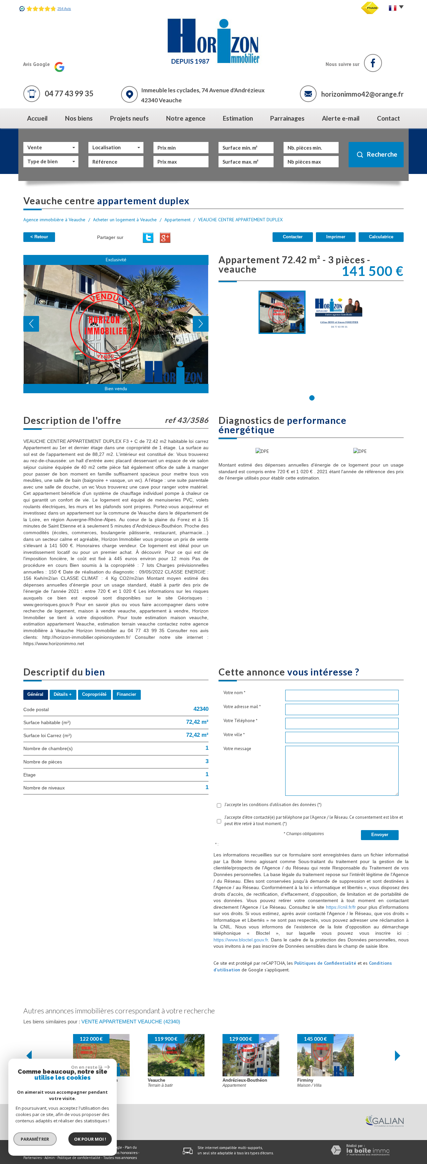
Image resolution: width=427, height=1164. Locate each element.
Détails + (63, 694)
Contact (388, 118)
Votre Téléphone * (241, 720)
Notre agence (185, 118)
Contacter (293, 237)
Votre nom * (235, 692)
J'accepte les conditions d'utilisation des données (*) (273, 804)
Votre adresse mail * (242, 706)
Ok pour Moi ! (90, 1139)
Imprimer (335, 237)
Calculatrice (381, 237)
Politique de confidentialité (78, 1157)
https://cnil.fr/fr (341, 907)
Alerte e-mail (341, 118)
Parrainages (287, 118)
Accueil (37, 118)
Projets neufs (129, 118)
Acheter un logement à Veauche (125, 220)
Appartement (177, 220)
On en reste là (87, 1067)
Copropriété (94, 694)
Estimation (238, 118)
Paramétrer (35, 1139)
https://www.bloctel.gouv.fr (241, 939)
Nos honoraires (125, 1152)
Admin (49, 1157)
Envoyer (379, 834)
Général (35, 694)
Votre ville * (234, 734)
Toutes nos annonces (120, 1157)
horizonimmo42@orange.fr (362, 94)
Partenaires (32, 1157)
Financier (126, 694)
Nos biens (79, 118)
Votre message (237, 748)
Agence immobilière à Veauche (54, 220)
